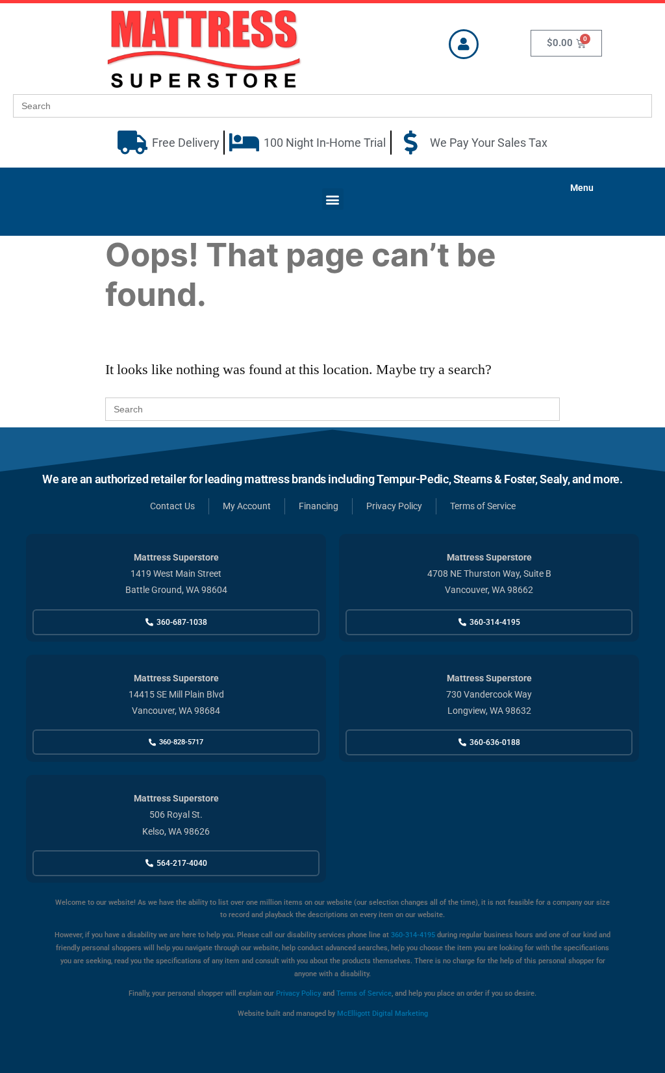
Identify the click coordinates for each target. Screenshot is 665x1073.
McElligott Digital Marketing (382, 1013)
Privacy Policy (298, 993)
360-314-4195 (412, 935)
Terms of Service (364, 993)
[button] (333, 199)
